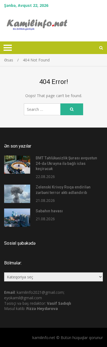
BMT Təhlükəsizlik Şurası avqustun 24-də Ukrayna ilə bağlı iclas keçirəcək (66, 163)
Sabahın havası (49, 211)
